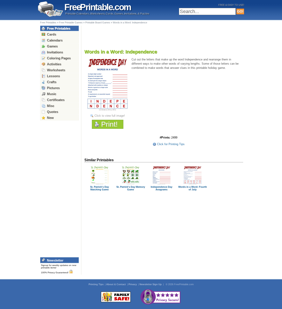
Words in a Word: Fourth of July (192, 188)
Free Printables (48, 22)
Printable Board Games (97, 22)
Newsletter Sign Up (150, 284)
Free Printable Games (71, 22)
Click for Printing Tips (171, 144)
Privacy (132, 284)
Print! (109, 124)
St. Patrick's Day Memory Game (130, 188)
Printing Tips (96, 284)
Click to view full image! (110, 115)
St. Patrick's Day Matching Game (99, 188)
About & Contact (116, 284)
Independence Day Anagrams (161, 188)
